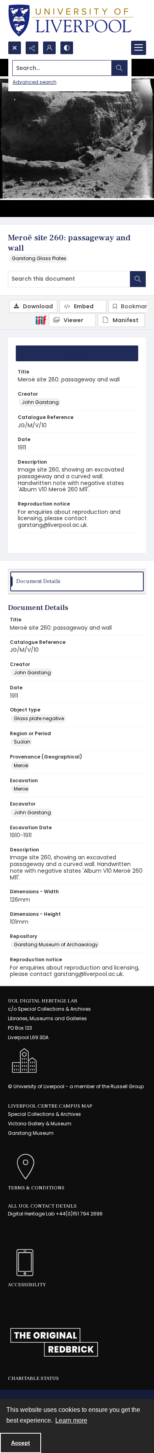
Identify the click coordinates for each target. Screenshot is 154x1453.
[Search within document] (138, 279)
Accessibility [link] (27, 1284)
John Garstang (40, 402)
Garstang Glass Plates (39, 258)
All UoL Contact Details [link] (42, 1206)
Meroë (21, 765)
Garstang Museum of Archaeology (56, 944)
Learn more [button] (71, 1420)
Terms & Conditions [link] (36, 1188)
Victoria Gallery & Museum (39, 1123)
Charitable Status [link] (33, 1378)
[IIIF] (40, 319)
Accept (20, 1443)
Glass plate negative (39, 718)
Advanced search (34, 82)
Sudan (22, 741)
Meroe (21, 788)
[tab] (77, 353)
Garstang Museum (31, 1133)
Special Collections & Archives (44, 1114)
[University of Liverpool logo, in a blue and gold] (71, 20)
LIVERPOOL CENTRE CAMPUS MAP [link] (50, 1106)
